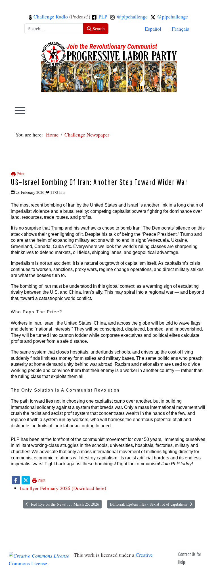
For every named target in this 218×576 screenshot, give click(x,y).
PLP (102, 16)
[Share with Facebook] (16, 480)
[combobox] (53, 28)
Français (180, 28)
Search (98, 28)
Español (153, 28)
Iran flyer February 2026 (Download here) (63, 488)
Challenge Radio (50, 16)
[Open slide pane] (20, 110)
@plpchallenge (131, 16)
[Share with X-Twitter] (26, 480)
